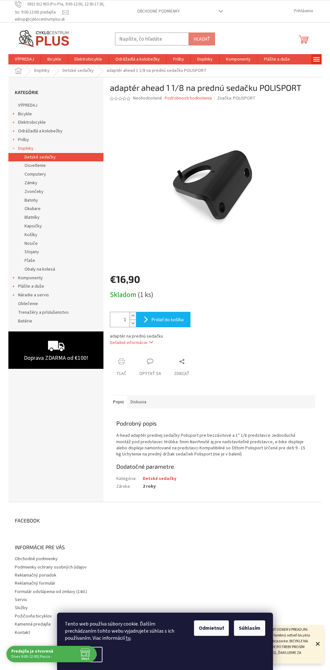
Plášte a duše (31, 286)
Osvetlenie (35, 165)
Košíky (30, 235)
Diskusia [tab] (138, 402)
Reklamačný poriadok (35, 575)
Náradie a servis (33, 295)
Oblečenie (28, 304)
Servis (21, 600)
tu (128, 638)
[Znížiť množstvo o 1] (133, 323)
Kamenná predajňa (33, 624)
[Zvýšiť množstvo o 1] (133, 316)
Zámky (30, 183)
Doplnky (26, 148)
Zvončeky (34, 191)
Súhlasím (249, 628)
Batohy (31, 200)
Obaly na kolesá (39, 269)
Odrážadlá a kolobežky (40, 131)
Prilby (23, 140)
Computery (35, 174)
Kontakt (22, 632)
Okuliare (32, 209)
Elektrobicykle (32, 122)
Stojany (31, 252)
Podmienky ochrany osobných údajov (51, 567)
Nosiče (31, 243)
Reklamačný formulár (35, 583)
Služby (21, 608)
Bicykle (25, 114)
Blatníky (32, 217)
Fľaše (29, 260)
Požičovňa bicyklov (33, 616)
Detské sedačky (40, 157)
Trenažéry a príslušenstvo (43, 312)
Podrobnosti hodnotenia (188, 98)
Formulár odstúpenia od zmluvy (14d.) (51, 592)
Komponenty (30, 278)
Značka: (236, 98)
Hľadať (202, 39)
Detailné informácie (128, 343)
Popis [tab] (118, 402)
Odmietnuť (211, 628)
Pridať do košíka (167, 319)
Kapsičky (33, 226)
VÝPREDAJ (27, 105)
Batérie (25, 321)
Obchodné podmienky (158, 11)
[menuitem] (24, 59)
